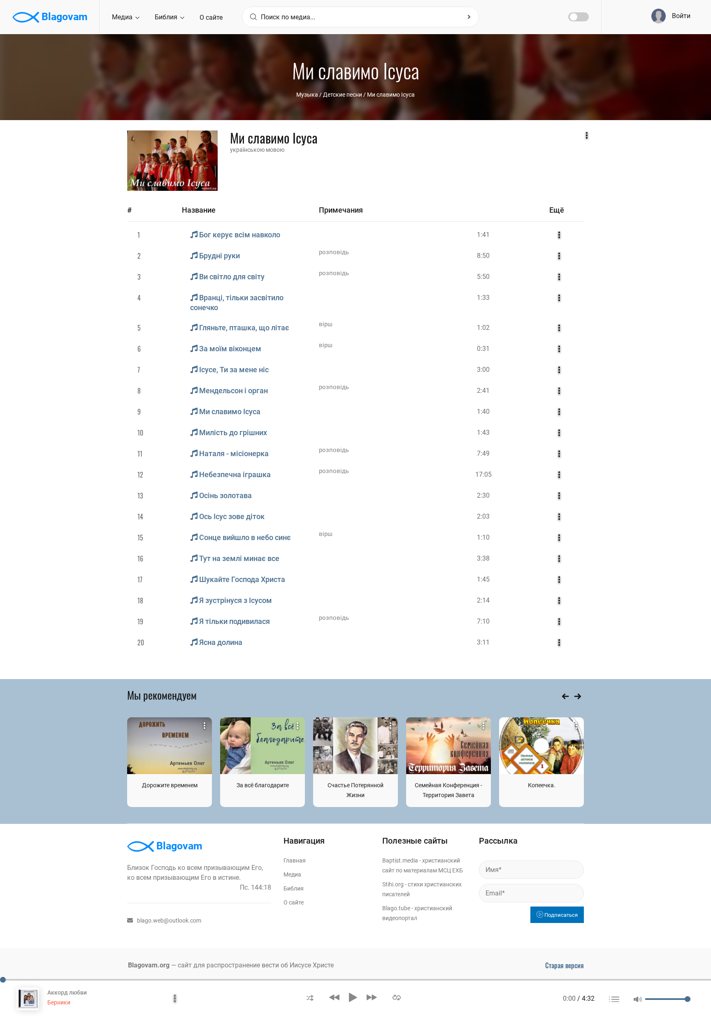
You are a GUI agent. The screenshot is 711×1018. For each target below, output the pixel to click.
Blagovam (63, 17)
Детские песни (342, 94)
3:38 (483, 558)
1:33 (483, 297)
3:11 (483, 642)
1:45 (483, 579)
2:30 (483, 495)
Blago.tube (396, 908)
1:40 (483, 411)
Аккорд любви (67, 992)
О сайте (211, 17)
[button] (310, 997)
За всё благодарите (263, 785)
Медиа (123, 17)
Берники (58, 1002)
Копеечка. (541, 785)
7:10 (483, 621)
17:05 (483, 474)
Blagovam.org (149, 965)
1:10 (483, 537)
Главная (294, 860)
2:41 (483, 390)
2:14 (483, 600)
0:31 (483, 348)
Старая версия (564, 965)
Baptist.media (400, 860)
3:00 (483, 369)
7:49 (483, 453)
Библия (167, 17)
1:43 (483, 432)
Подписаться (560, 915)
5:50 (483, 277)
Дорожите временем (170, 785)
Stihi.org (393, 884)
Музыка (307, 94)
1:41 (483, 235)
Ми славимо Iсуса (391, 94)
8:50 (483, 256)
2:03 (483, 516)
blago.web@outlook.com (169, 920)
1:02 (483, 328)
